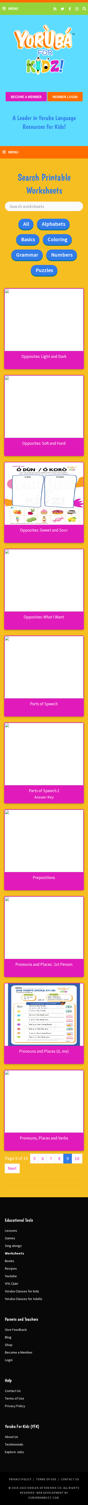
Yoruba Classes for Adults (23, 1299)
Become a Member (26, 96)
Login (9, 1360)
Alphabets (53, 223)
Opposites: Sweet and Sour (44, 530)
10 (77, 1158)
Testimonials (14, 1444)
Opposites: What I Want (44, 617)
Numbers (62, 254)
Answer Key (44, 797)
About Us (11, 1437)
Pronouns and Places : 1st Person (43, 964)
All (26, 223)
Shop (8, 1345)
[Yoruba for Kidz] (44, 50)
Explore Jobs (14, 1452)
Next (12, 1168)
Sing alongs (13, 1245)
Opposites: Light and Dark (44, 356)
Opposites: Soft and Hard (44, 443)
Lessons (11, 1230)
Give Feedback (16, 1329)
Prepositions (44, 877)
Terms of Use (14, 1398)
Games (10, 1238)
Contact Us (13, 1391)
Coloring (57, 239)
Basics (28, 239)
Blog (8, 1337)
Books (9, 1261)
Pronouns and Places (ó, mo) (44, 1051)
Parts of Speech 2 (44, 790)
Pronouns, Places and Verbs (44, 1138)
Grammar (27, 254)
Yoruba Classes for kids (22, 1291)
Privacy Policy (15, 1406)
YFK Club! (11, 1283)
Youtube (11, 1276)
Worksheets (14, 1253)
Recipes (11, 1268)
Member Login (65, 96)
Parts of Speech (44, 704)
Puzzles (44, 270)
